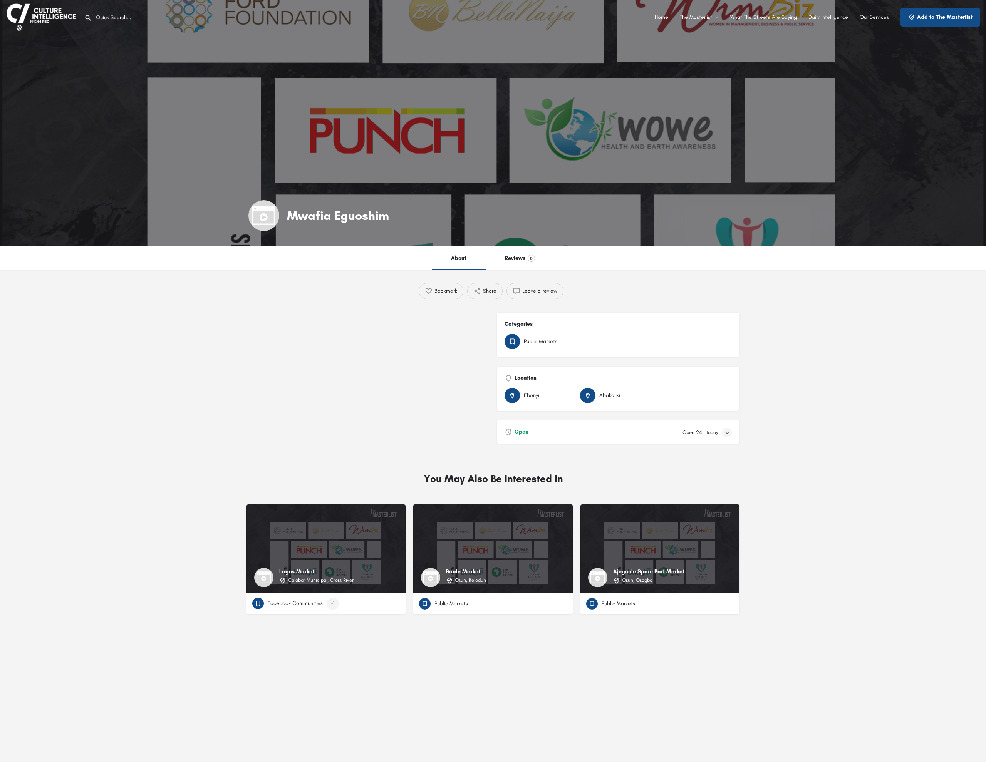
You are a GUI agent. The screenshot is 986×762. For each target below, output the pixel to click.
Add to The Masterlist (945, 17)
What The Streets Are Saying (763, 17)
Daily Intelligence (828, 17)
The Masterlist (696, 17)
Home (661, 17)
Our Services (874, 17)
